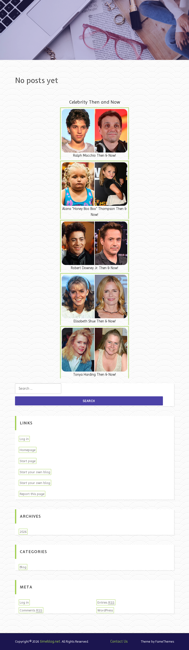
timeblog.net (50, 641)
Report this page (32, 494)
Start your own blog (35, 472)
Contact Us (119, 641)
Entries (105, 602)
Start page (27, 461)
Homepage (27, 450)
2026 (23, 532)
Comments (31, 610)
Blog (23, 567)
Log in (24, 439)
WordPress (105, 610)
